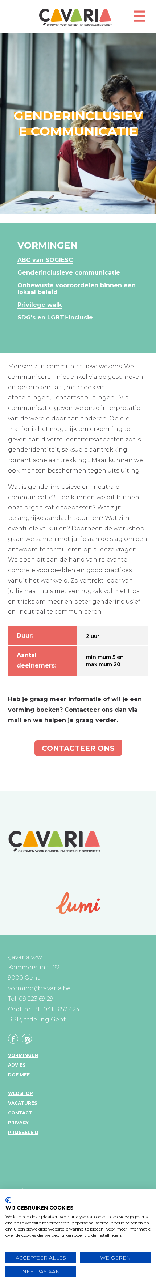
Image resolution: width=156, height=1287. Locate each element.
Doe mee (19, 1075)
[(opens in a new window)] (78, 903)
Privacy (18, 1122)
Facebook (13, 1039)
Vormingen (23, 1055)
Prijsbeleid (23, 1132)
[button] (139, 19)
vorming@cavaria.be (39, 988)
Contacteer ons (78, 748)
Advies (16, 1065)
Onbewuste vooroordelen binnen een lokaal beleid (76, 289)
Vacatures (22, 1103)
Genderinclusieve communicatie (68, 272)
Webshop (20, 1093)
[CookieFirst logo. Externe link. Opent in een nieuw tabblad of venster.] (8, 1200)
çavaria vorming (75, 17)
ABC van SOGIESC (45, 260)
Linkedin (27, 1039)
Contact (20, 1112)
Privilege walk (39, 304)
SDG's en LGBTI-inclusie (55, 317)
